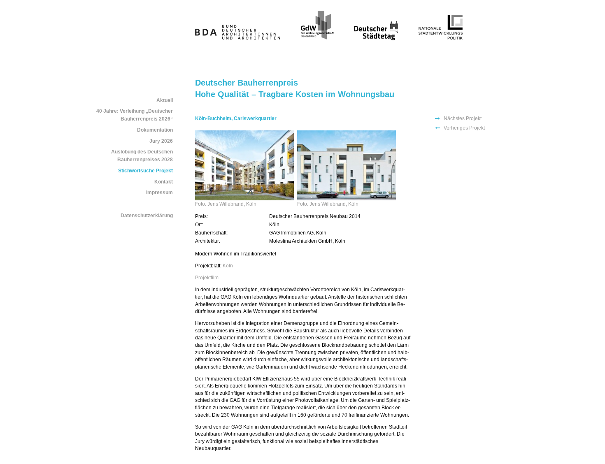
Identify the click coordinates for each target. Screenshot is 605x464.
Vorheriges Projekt (464, 127)
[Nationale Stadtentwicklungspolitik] (441, 38)
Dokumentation (155, 130)
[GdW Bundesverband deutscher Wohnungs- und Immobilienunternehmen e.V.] (317, 38)
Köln (228, 265)
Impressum (159, 192)
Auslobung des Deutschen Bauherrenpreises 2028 (142, 155)
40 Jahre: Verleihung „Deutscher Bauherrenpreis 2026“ (134, 115)
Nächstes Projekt (463, 118)
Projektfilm (207, 277)
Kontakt (163, 182)
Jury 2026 (161, 141)
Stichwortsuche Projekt (145, 171)
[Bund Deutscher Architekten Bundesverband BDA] (237, 38)
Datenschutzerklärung (147, 215)
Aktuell (164, 100)
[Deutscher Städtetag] (376, 38)
